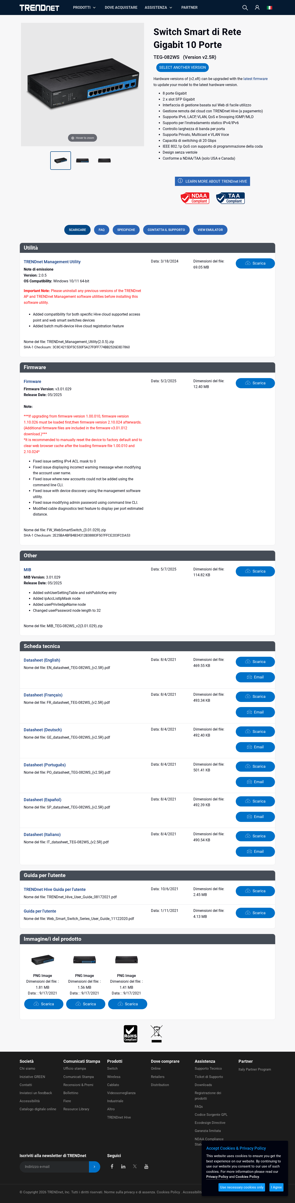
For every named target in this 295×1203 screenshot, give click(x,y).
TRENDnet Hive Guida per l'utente (55, 889)
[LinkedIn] (123, 1166)
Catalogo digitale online (38, 1109)
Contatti (26, 1085)
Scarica (259, 263)
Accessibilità (30, 1101)
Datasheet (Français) (43, 695)
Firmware (32, 381)
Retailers (158, 1077)
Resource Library (76, 1109)
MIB (27, 569)
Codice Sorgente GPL (211, 1115)
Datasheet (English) (42, 660)
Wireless (114, 1077)
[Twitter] (134, 1166)
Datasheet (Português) (45, 764)
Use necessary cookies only (241, 1187)
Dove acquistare (121, 7)
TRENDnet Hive (119, 1117)
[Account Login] (257, 8)
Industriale (115, 1101)
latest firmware (255, 79)
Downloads (203, 1085)
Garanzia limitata (208, 1131)
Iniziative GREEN (32, 1077)
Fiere (67, 1101)
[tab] (77, 230)
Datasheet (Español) (42, 799)
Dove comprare (165, 1061)
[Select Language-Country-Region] (269, 8)
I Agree (276, 1187)
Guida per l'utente (40, 911)
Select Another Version (182, 67)
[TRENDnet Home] (39, 8)
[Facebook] (112, 1166)
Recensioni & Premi (78, 1085)
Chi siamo (27, 1068)
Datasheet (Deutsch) (43, 729)
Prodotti (114, 1061)
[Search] (245, 8)
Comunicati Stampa (81, 1061)
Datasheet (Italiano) (42, 834)
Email (258, 677)
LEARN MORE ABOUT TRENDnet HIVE (216, 181)
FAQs (199, 1106)
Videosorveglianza (121, 1093)
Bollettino (70, 1093)
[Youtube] (146, 1166)
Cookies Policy (169, 1192)
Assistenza (156, 7)
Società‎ (27, 1061)
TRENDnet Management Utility (52, 261)
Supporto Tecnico (208, 1068)
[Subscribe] (94, 1167)
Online (156, 1068)
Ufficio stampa (74, 1068)
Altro (111, 1109)
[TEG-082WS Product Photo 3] (82, 160)
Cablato (113, 1085)
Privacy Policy (217, 1177)
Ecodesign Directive (210, 1123)
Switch (112, 1068)
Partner (189, 7)
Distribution (160, 1085)
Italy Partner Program (255, 1069)
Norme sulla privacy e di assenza (129, 1192)
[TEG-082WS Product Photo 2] (60, 160)
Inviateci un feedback (36, 1093)
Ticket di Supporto (209, 1077)
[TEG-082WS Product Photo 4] (104, 160)
